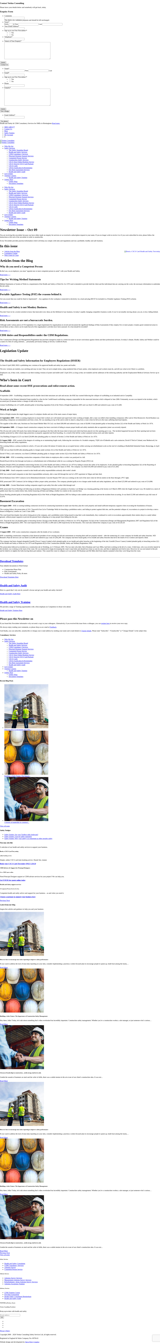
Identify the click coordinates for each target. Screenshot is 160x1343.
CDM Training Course (12, 1293)
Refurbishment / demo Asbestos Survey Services (21, 1282)
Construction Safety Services (19, 160)
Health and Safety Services (18, 152)
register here (105, 623)
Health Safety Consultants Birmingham (17, 1296)
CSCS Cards (13, 166)
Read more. (56, 123)
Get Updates (8, 174)
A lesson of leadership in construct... (16, 822)
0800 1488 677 (9, 127)
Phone (6, 83)
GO (2, 1317)
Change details (86, 631)
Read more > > (5, 275)
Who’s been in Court (11, 255)
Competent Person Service (18, 158)
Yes (12, 33)
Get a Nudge (5, 111)
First (16, 24)
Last (40, 24)
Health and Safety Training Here (11, 610)
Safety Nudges (9, 133)
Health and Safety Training (18, 178)
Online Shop (8, 179)
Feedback (53, 627)
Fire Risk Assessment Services (19, 170)
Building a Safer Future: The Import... (17, 776)
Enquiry (7, 88)
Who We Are (8, 146)
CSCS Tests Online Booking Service (21, 162)
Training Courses (10, 176)
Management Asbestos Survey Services (17, 1280)
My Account (8, 135)
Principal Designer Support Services (21, 156)
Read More (4, 967)
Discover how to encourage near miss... (17, 730)
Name (6, 22)
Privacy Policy (5, 1331)
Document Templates (16, 183)
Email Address (9, 115)
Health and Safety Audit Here (10, 594)
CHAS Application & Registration (20, 168)
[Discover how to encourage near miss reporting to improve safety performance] (22, 955)
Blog (6, 131)
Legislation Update (10, 253)
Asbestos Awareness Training (14, 1284)
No (12, 35)
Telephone (8, 37)
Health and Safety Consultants (14, 1263)
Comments (8, 16)
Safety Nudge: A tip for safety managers (18, 836)
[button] (3, 900)
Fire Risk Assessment (11, 1295)
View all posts (5, 826)
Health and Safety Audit (17, 172)
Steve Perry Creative (32, 1342)
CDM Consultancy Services (18, 154)
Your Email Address (11, 26)
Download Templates (11, 561)
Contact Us (4, 65)
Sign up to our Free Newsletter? (15, 30)
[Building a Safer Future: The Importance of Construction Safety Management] (22, 1012)
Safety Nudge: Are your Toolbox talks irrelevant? (21, 835)
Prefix (6, 24)
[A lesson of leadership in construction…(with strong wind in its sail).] (22, 1068)
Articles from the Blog (12, 251)
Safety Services (9, 148)
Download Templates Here (9, 577)
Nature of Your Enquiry (12, 41)
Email (6, 73)
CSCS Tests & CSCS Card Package (21, 164)
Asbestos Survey (10, 1267)
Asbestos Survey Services (13, 1278)
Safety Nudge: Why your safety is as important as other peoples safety (28, 838)
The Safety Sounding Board (18, 150)
